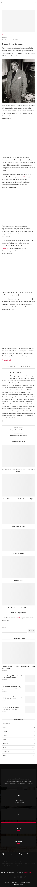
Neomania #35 (6, 360)
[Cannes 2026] (18, 567)
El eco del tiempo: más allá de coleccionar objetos (18, 499)
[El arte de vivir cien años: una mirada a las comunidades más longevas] (30, 688)
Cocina (19, 731)
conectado (19, 618)
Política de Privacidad (25, 882)
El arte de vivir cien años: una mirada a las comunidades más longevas (11, 688)
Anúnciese (7, 882)
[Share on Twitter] (21, 366)
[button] (3, 861)
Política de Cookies (18, 884)
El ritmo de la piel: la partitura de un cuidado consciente (12, 677)
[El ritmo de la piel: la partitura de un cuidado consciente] (30, 678)
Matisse (19, 177)
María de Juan (5, 40)
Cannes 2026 (18, 580)
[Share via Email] (29, 366)
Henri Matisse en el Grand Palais (18, 608)
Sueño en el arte (18, 553)
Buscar (4, 628)
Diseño (19, 735)
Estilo (19, 739)
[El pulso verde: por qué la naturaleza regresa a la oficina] (18, 653)
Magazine (19, 743)
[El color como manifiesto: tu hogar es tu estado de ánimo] (30, 699)
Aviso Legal (14, 882)
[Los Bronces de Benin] (18, 513)
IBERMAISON (27, 872)
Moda (19, 747)
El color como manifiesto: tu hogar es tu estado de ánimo (12, 698)
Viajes (19, 755)
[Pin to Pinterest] (23, 366)
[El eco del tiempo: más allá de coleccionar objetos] (18, 485)
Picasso (25, 177)
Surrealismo (5, 248)
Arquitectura (19, 724)
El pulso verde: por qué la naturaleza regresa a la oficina (18, 667)
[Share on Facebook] (19, 366)
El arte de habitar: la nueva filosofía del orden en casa (10, 708)
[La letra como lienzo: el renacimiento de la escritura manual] (18, 456)
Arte (19, 727)
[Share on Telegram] (27, 366)
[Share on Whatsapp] (25, 366)
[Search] (35, 2)
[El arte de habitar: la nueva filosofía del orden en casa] (30, 709)
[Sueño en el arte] (18, 540)
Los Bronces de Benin (18, 526)
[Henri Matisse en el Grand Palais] (18, 594)
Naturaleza (19, 751)
